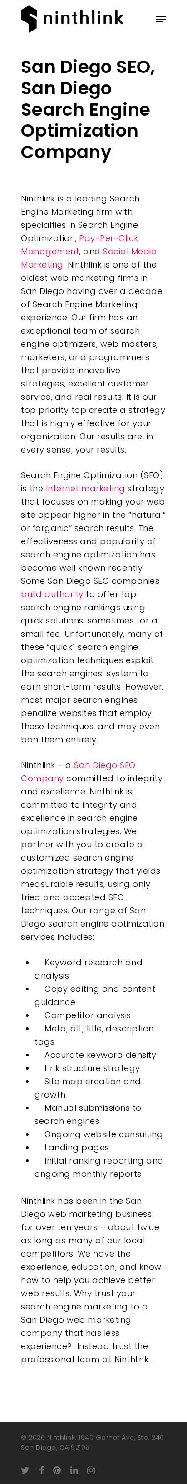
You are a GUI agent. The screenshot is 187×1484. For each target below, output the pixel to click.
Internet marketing (85, 488)
